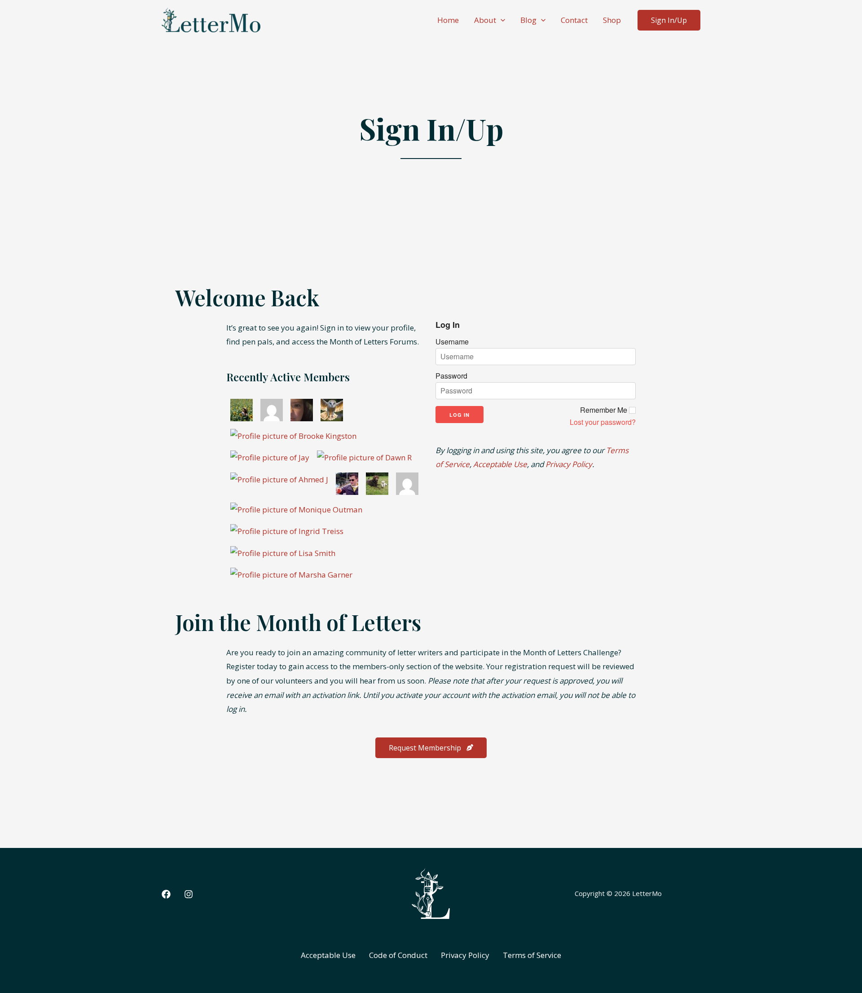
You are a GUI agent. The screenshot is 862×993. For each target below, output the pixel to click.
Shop (612, 20)
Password (451, 376)
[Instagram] (188, 894)
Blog (528, 20)
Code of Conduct (398, 955)
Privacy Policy (568, 464)
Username (452, 342)
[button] (500, 20)
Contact (574, 20)
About (485, 20)
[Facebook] (166, 894)
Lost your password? (603, 422)
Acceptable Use (500, 464)
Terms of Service (532, 955)
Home (448, 20)
